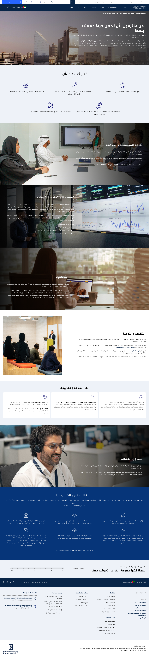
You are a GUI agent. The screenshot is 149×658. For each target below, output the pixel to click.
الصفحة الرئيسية (140, 13)
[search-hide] (8, 7)
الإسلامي (143, 618)
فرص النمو (130, 347)
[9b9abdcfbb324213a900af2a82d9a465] (138, 7)
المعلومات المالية (110, 602)
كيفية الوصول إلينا (110, 621)
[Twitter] (14, 582)
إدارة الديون (111, 624)
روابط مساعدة (57, 593)
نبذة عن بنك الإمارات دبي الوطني (125, 13)
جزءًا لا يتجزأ (86, 158)
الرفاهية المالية (121, 347)
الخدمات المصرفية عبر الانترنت (12, 2)
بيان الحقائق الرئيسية (82, 599)
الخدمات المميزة (134, 2)
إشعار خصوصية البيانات (55, 610)
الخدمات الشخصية (142, 2)
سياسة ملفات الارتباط (55, 606)
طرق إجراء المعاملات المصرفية (106, 627)
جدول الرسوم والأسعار (81, 605)
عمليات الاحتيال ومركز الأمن (54, 613)
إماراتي (120, 2)
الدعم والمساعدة (110, 633)
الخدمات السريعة (46, 2)
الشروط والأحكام (83, 596)
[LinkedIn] (4, 582)
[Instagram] (7, 582)
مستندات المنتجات (82, 593)
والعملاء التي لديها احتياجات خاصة (107, 164)
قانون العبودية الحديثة (108, 611)
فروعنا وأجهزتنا (27, 2)
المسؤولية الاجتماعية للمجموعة (106, 599)
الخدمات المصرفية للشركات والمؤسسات (101, 2)
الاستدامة (86, 7)
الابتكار (76, 2)
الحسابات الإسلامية (87, 2)
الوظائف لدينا (111, 596)
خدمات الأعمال (114, 2)
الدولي (80, 2)
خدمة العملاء (36, 2)
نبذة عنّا (72, 2)
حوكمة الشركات (113, 7)
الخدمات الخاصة (125, 2)
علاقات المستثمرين (98, 7)
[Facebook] (17, 582)
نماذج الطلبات (84, 602)
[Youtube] (10, 582)
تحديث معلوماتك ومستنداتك (106, 630)
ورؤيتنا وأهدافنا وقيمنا (87, 41)
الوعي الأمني (136, 351)
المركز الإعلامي (74, 7)
